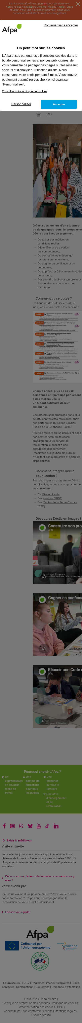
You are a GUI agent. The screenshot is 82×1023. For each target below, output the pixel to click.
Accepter (59, 104)
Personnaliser (21, 104)
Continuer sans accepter (61, 25)
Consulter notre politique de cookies (24, 91)
